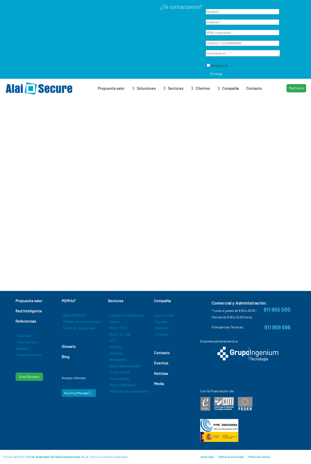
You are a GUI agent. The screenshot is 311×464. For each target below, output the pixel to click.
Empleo (161, 334)
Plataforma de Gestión (82, 321)
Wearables (118, 359)
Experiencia (64, 199)
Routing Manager (76, 393)
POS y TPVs (118, 327)
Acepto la (237, 65)
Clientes (24, 335)
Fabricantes (27, 342)
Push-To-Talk (120, 334)
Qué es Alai (164, 315)
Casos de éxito (29, 354)
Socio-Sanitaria (122, 384)
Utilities (115, 346)
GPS (112, 340)
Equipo (161, 321)
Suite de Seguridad (79, 327)
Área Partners (29, 377)
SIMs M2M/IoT (74, 315)
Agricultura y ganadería (128, 391)
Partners (296, 88)
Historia (162, 327)
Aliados (23, 348)
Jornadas (232, 201)
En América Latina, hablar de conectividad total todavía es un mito (69, 176)
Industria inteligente (126, 315)
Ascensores (119, 378)
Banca (114, 321)
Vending (116, 353)
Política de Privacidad (246, 65)
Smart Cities (119, 372)
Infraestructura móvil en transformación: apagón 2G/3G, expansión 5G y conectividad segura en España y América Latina (149, 182)
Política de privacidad (231, 456)
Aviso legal (207, 456)
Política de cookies (259, 456)
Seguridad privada (124, 365)
